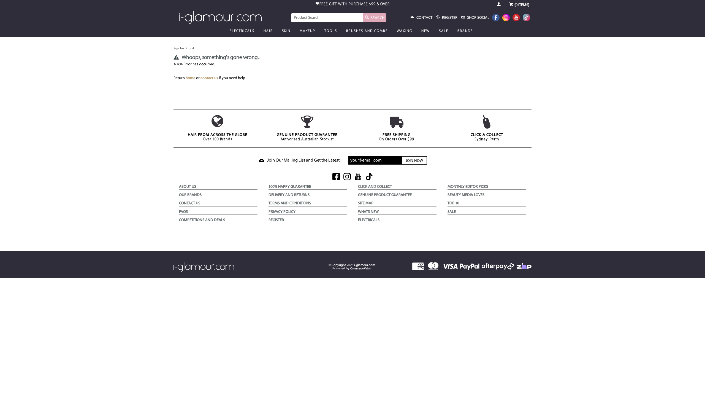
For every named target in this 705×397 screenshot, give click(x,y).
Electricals (242, 31)
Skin (286, 31)
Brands (465, 31)
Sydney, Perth (487, 137)
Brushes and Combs (367, 31)
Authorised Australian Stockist (307, 137)
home (190, 78)
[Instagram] (506, 18)
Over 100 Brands (217, 137)
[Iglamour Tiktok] (526, 18)
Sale (443, 31)
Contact (424, 18)
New (425, 31)
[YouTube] (516, 18)
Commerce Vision (360, 268)
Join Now (414, 161)
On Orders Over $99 (396, 137)
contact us (209, 78)
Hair (268, 31)
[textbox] (327, 17)
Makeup (307, 31)
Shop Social (477, 18)
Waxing (404, 31)
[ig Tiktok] (369, 177)
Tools (330, 31)
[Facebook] (496, 18)
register (449, 18)
